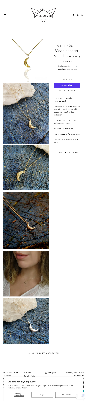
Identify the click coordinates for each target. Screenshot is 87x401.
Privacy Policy (21, 388)
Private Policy (30, 376)
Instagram (51, 373)
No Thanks (66, 395)
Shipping (73, 66)
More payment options (67, 90)
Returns (27, 373)
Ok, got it (42, 395)
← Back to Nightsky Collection (43, 353)
